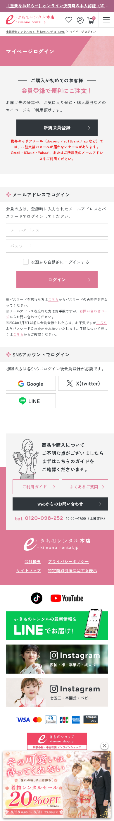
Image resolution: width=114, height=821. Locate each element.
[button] (104, 745)
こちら (53, 299)
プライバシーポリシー (68, 561)
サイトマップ (28, 570)
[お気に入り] (69, 19)
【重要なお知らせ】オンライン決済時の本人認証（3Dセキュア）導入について (57, 5)
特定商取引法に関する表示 (72, 570)
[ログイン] (81, 19)
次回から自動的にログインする (60, 262)
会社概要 (33, 561)
